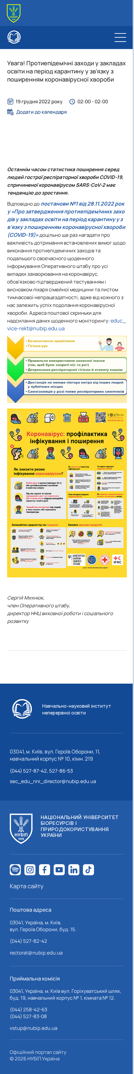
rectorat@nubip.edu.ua (36, 952)
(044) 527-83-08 (28, 1016)
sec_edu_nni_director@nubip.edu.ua (53, 781)
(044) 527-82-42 (28, 941)
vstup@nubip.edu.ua (33, 1028)
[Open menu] (120, 37)
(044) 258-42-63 (28, 1009)
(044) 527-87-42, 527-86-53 (41, 770)
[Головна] (14, 13)
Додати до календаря (41, 112)
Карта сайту (27, 886)
